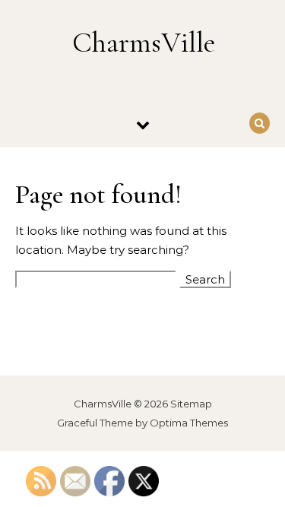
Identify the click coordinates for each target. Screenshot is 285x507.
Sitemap (191, 404)
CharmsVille (143, 42)
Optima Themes (189, 423)
